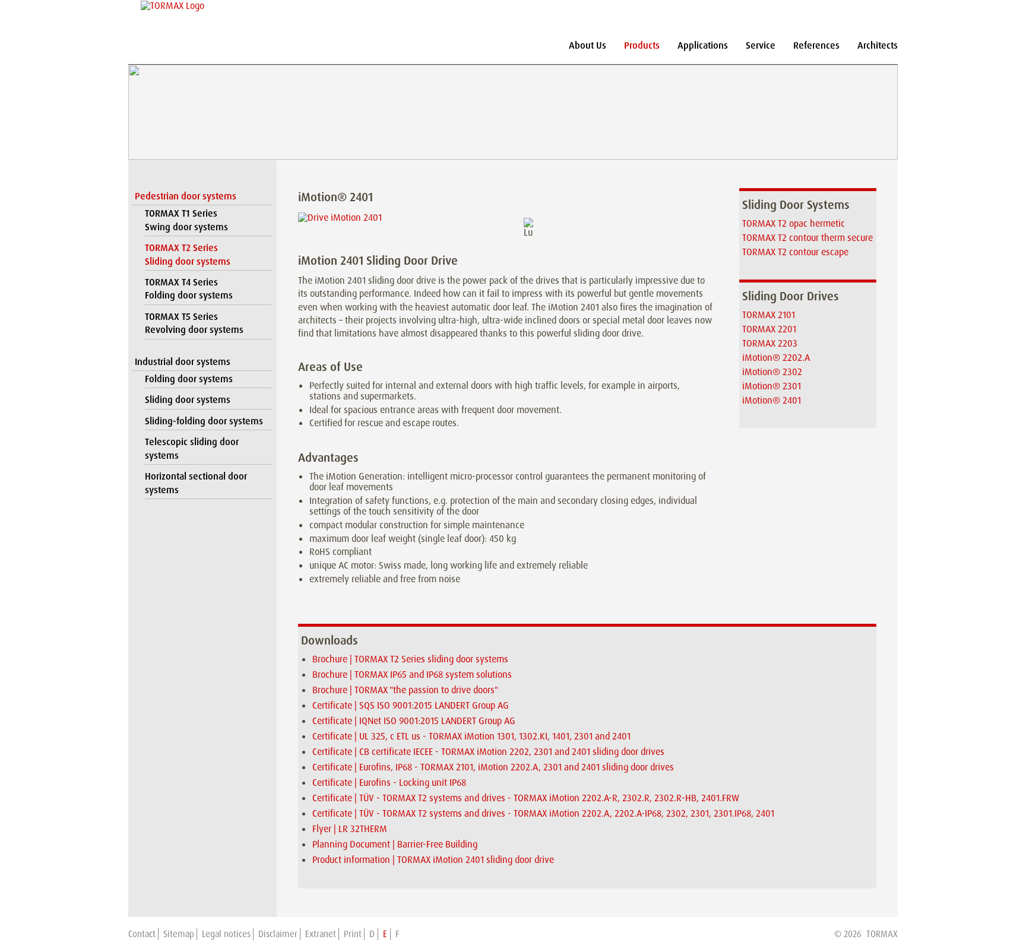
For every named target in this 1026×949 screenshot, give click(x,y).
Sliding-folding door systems (204, 421)
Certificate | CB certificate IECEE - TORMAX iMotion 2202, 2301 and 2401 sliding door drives (488, 751)
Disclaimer (277, 934)
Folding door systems (189, 379)
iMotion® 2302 (772, 372)
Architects (877, 45)
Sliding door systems (187, 399)
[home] (172, 5)
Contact (142, 934)
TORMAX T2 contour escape (795, 252)
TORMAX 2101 (768, 315)
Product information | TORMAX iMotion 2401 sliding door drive (433, 859)
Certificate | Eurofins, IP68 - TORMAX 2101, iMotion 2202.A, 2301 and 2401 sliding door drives (493, 767)
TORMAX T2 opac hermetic (793, 223)
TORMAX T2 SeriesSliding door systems (187, 254)
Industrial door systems (182, 362)
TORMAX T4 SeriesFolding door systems (189, 288)
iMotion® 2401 (771, 400)
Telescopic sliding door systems (192, 448)
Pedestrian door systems (185, 196)
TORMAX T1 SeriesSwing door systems (186, 220)
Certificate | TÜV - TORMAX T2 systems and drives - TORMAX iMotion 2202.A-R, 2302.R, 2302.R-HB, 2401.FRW (525, 798)
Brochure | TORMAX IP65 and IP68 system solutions (412, 674)
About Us (587, 45)
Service (760, 45)
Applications (702, 45)
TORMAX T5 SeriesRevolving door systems (194, 323)
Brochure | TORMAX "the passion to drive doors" (405, 690)
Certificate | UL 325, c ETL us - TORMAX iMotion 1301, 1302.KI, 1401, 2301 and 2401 (471, 736)
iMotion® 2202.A (776, 357)
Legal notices (226, 934)
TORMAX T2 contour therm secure (807, 237)
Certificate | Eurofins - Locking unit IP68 (389, 782)
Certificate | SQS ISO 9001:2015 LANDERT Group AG (410, 705)
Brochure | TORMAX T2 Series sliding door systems (410, 659)
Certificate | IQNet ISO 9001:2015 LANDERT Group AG (413, 721)
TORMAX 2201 (769, 329)
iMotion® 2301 (771, 386)
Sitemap (178, 934)
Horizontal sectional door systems (196, 483)
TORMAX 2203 (769, 343)
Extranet (320, 934)
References (816, 45)
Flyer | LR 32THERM (349, 829)
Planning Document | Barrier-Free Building (394, 844)
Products (642, 45)
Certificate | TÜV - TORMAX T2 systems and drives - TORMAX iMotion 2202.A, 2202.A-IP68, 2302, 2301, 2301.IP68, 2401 (543, 813)
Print (353, 934)
